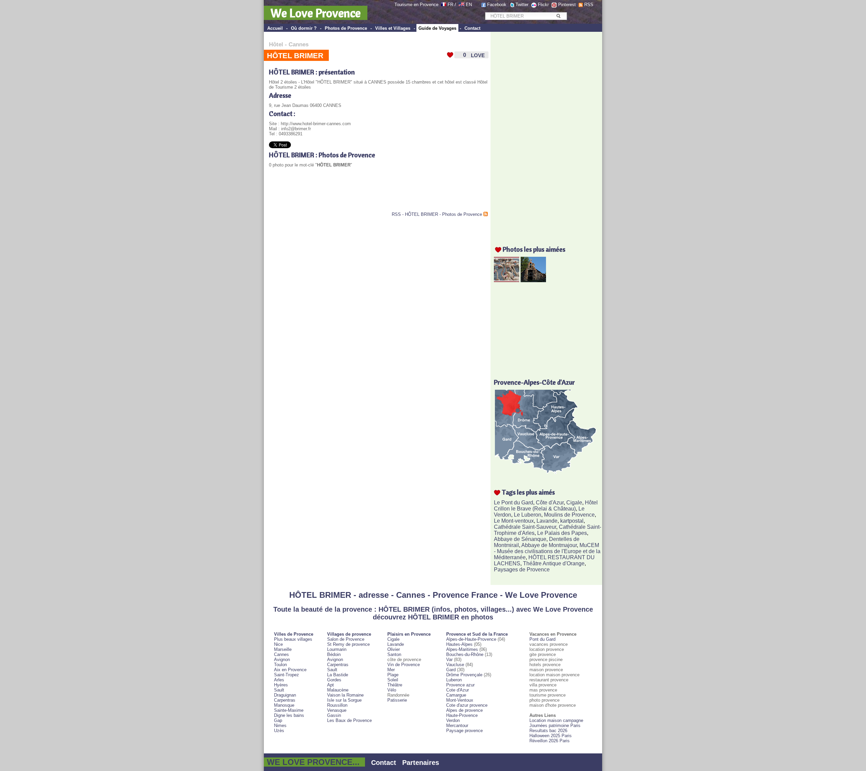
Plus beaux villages (293, 639)
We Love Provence (316, 12)
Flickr (543, 4)
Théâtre (394, 684)
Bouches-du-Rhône (464, 654)
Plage (392, 674)
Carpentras (284, 700)
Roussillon (337, 705)
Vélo (391, 690)
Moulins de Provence (569, 515)
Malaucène (337, 690)
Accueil (275, 28)
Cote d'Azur (457, 690)
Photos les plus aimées (534, 249)
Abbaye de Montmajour (549, 545)
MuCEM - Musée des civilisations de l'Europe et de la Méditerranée (547, 551)
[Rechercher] (558, 16)
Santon (394, 654)
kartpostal (572, 521)
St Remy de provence (348, 644)
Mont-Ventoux (459, 700)
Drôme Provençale (464, 674)
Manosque (284, 705)
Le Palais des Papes (562, 533)
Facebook (496, 4)
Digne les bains (289, 715)
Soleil (392, 679)
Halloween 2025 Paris (550, 735)
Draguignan (285, 695)
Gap (278, 720)
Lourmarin (336, 649)
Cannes (299, 44)
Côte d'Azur (550, 502)
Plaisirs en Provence (409, 634)
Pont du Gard (542, 639)
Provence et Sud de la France (477, 634)
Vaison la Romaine (345, 695)
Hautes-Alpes (459, 644)
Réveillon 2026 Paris (549, 740)
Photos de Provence (346, 28)
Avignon (282, 659)
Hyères (281, 684)
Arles (279, 679)
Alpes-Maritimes (462, 649)
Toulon (280, 664)
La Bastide (337, 674)
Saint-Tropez (286, 674)
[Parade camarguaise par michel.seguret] (506, 280)
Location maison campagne (556, 720)
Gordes (334, 679)
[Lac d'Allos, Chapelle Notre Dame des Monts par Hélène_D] (533, 280)
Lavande (547, 521)
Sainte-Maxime (288, 710)
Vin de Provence (403, 664)
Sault (279, 690)
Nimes (280, 725)
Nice (278, 644)
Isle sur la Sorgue (344, 700)
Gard (451, 669)
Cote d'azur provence (466, 705)
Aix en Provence (290, 669)
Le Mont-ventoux (514, 521)
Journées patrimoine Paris (554, 725)
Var (449, 659)
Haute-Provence (462, 715)
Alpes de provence (464, 710)
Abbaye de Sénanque (520, 539)
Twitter (522, 4)
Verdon (453, 720)
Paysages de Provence (522, 569)
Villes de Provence (293, 634)
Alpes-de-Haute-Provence (471, 639)
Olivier (393, 649)
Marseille (283, 649)
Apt (330, 684)
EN (469, 4)
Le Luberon (527, 515)
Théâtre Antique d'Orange (554, 563)
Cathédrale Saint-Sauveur (525, 527)
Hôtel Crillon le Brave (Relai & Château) (546, 506)
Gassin (334, 715)
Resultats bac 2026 (548, 730)
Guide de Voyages (437, 28)
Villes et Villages (392, 28)
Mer (391, 669)
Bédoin (334, 654)
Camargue (456, 695)
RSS (588, 4)
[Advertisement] (348, 195)
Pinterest (567, 4)
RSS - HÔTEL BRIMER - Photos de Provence (437, 214)
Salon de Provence (345, 639)
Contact (472, 28)
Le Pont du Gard (513, 502)
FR (450, 4)
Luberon (454, 679)
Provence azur (460, 684)
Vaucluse (455, 664)
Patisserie (397, 700)
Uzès (279, 730)
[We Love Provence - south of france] (461, 4)
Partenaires (420, 762)
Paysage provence (464, 730)
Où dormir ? (304, 28)
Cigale (574, 502)
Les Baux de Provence (349, 720)
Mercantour (457, 725)
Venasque (336, 710)
